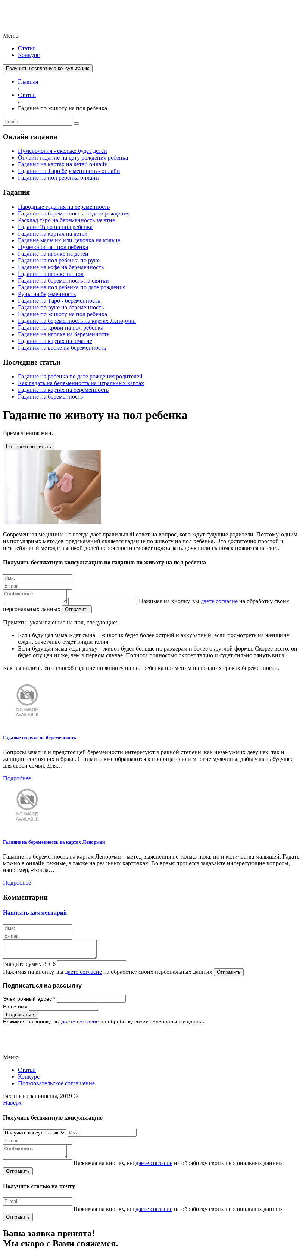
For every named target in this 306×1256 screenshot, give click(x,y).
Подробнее (17, 778)
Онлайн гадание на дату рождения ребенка (73, 157)
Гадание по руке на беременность (61, 307)
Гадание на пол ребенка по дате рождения (71, 287)
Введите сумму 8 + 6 (29, 964)
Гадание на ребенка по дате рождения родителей (80, 376)
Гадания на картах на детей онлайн (63, 164)
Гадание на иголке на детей (53, 254)
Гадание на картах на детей (53, 233)
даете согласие (219, 601)
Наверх (12, 1102)
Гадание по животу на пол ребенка (62, 314)
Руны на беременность (47, 294)
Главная (28, 81)
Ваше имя (16, 1007)
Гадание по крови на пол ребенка (60, 327)
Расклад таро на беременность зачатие (66, 220)
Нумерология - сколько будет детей (62, 151)
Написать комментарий (35, 912)
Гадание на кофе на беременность (61, 267)
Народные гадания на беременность (64, 207)
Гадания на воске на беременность (62, 347)
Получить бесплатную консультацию (48, 68)
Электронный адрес (29, 999)
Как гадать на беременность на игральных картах (81, 383)
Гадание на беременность (50, 396)
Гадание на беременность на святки (63, 280)
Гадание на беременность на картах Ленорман (77, 321)
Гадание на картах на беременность (63, 390)
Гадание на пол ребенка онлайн (58, 177)
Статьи (27, 48)
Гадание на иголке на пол (51, 274)
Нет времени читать (28, 446)
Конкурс (29, 55)
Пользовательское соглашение (56, 1083)
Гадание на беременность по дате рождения (73, 213)
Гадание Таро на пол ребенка (55, 227)
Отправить (77, 609)
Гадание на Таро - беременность (59, 301)
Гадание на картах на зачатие (55, 341)
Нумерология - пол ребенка (53, 247)
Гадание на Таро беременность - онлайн (69, 171)
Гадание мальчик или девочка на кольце (69, 240)
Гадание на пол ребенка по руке (59, 260)
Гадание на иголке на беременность (63, 334)
